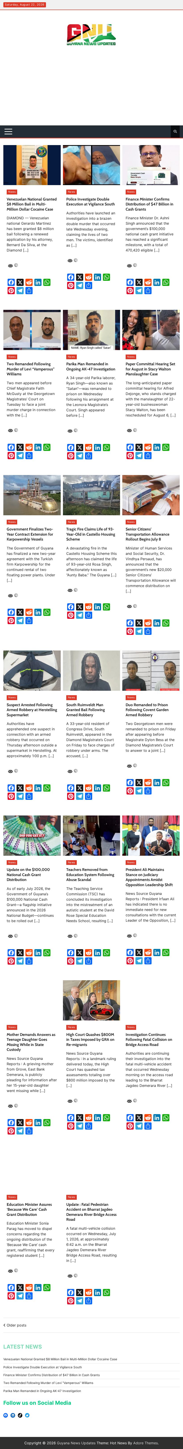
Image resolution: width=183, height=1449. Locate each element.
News (12, 173)
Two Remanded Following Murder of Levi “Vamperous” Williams (18, 739)
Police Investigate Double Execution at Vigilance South (86, 628)
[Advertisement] (91, 92)
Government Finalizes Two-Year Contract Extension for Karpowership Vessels (19, 1280)
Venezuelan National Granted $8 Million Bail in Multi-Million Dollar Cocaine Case (18, 195)
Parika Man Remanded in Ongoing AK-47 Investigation (86, 1172)
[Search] (175, 131)
